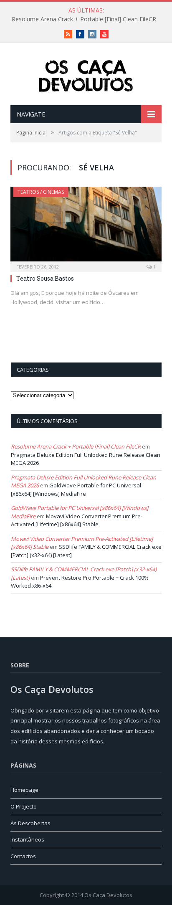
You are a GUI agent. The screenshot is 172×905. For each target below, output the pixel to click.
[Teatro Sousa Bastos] (86, 226)
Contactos (23, 856)
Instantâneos (27, 839)
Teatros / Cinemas (41, 191)
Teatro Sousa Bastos (45, 278)
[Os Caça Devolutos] (86, 75)
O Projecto (23, 806)
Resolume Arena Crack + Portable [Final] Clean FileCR (84, 19)
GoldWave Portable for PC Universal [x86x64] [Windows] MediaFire (76, 489)
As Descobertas (30, 823)
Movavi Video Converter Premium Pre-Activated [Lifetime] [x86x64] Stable (76, 520)
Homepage (24, 789)
